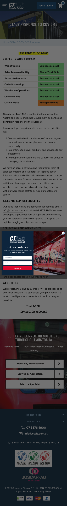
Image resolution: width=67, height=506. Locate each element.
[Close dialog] (63, 233)
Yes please (17, 268)
